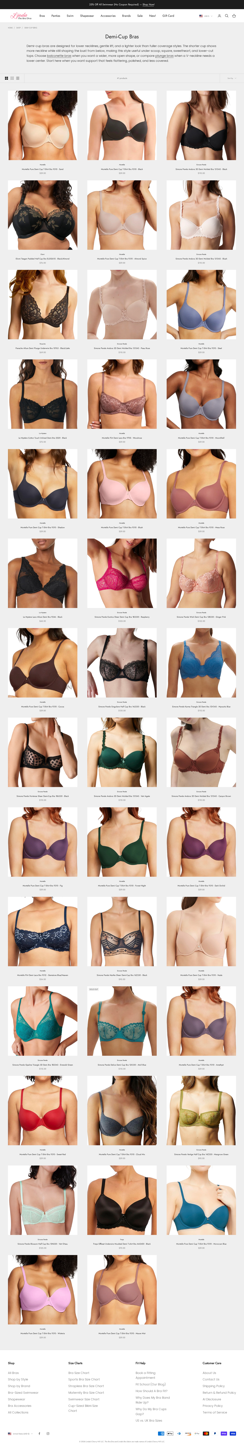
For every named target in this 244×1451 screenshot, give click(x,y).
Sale (140, 16)
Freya (122, 1239)
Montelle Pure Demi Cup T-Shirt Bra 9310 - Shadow (43, 527)
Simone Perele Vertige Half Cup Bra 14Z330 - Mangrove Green (201, 1154)
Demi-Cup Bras (30, 28)
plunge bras (164, 56)
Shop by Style (18, 1379)
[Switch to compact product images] (17, 78)
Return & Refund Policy (219, 1393)
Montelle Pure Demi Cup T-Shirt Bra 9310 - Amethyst (201, 1064)
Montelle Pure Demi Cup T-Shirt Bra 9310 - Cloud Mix (122, 1154)
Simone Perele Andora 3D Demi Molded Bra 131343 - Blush (201, 258)
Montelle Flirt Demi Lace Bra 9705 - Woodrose (122, 437)
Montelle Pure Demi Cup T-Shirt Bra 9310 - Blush (122, 527)
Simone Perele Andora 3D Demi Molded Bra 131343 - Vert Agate (122, 796)
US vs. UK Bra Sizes (149, 1420)
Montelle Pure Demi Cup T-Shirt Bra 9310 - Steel (201, 348)
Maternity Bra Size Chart (86, 1393)
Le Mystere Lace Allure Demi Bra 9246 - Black (42, 616)
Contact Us (211, 1379)
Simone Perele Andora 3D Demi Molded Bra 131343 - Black (201, 169)
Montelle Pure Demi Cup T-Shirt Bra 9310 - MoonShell (201, 437)
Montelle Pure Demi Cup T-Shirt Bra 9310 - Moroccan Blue (201, 1243)
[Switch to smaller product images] (12, 78)
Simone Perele (201, 164)
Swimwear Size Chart (83, 1399)
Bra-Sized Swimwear (23, 1393)
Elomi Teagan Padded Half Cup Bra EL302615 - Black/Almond (42, 258)
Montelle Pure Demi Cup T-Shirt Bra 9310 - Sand (42, 169)
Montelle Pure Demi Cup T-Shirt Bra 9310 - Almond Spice (122, 258)
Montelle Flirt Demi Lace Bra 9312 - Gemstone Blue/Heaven (42, 975)
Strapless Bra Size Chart (86, 1386)
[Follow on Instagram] (48, 1433)
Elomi (43, 254)
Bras (42, 16)
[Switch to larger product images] (6, 78)
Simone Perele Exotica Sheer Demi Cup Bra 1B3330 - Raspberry (122, 616)
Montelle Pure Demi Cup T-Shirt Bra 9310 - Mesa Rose (201, 527)
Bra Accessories (19, 1406)
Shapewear (87, 16)
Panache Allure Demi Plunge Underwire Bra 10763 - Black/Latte (43, 348)
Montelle (42, 164)
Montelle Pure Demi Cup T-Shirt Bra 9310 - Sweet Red (43, 1154)
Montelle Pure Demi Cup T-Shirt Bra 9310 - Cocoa (42, 706)
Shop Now (148, 4)
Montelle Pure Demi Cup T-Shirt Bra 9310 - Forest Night (122, 885)
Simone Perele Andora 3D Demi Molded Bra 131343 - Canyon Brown (201, 796)
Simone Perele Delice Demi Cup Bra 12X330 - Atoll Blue (122, 1064)
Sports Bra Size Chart (84, 1379)
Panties (55, 16)
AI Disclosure (212, 1399)
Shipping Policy (214, 1386)
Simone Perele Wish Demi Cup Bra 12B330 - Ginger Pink (201, 616)
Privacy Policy (213, 1406)
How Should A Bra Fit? (151, 1391)
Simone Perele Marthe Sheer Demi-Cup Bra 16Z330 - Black (122, 975)
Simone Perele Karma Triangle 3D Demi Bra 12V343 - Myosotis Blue (201, 706)
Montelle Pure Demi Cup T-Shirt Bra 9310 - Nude (201, 975)
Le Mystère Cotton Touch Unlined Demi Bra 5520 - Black (43, 437)
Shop (18, 28)
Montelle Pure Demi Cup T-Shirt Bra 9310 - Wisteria (43, 1333)
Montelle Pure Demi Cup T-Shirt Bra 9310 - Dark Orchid (201, 885)
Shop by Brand (19, 1386)
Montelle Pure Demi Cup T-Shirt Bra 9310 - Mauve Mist (122, 1333)
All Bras (13, 1373)
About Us (209, 1373)
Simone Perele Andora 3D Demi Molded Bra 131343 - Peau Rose (122, 348)
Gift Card (168, 16)
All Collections (18, 1412)
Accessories (108, 16)
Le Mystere (42, 433)
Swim (70, 16)
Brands (126, 16)
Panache (42, 344)
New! (152, 16)
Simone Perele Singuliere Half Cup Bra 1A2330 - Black (121, 706)
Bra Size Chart (78, 1373)
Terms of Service (215, 1412)
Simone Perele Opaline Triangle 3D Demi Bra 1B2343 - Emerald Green (42, 1064)
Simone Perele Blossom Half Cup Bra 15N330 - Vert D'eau (43, 1243)
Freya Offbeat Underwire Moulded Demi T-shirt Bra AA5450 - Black (122, 1243)
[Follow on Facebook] (39, 1433)
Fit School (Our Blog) (151, 1384)
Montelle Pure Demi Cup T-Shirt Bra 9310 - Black (122, 169)
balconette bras (59, 56)
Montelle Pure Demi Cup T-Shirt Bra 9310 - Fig (43, 885)
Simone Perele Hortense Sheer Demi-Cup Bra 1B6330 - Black (43, 796)
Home (10, 28)
